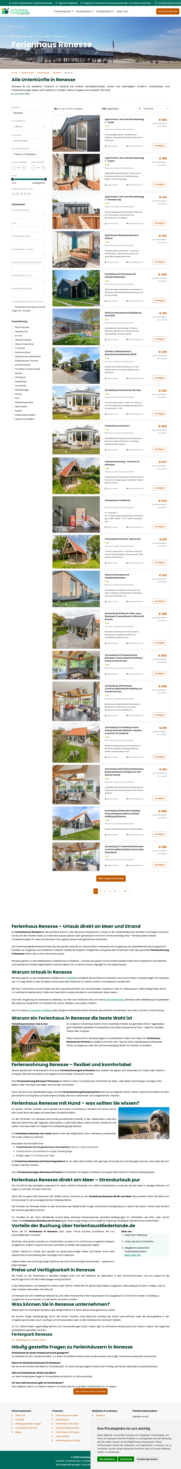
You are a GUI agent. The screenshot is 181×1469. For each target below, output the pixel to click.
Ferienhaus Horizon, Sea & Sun (123, 539)
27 (125, 891)
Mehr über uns (133, 1255)
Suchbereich (19, 121)
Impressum (88, 1464)
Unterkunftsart (21, 210)
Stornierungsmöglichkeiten (28, 301)
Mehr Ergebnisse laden (111, 878)
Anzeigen (159, 145)
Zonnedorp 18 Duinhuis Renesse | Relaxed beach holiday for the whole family (124, 771)
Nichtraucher (22, 327)
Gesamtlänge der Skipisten (26, 262)
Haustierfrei (21, 331)
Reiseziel (16, 107)
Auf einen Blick (22, 93)
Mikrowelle (21, 406)
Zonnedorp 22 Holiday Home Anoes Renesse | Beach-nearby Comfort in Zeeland (123, 730)
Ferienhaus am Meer (67, 1415)
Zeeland (57, 72)
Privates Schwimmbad (27, 369)
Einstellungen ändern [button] (147, 1459)
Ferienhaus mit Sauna (67, 1432)
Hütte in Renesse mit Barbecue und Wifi (123, 314)
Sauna (18, 373)
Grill (17, 398)
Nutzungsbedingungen (68, 1464)
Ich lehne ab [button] (126, 1459)
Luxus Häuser (63, 1436)
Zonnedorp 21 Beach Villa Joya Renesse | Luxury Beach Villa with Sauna (124, 616)
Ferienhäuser (27, 72)
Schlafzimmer (19, 162)
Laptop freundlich (25, 419)
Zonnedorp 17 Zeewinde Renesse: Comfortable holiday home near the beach (124, 849)
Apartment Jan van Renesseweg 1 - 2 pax (124, 121)
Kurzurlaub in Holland (40, 1010)
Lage (14, 223)
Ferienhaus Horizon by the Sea (123, 390)
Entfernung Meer (21, 236)
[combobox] (29, 127)
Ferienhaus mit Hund (67, 1423)
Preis (14, 176)
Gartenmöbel (22, 352)
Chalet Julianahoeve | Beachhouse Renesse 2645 (120, 353)
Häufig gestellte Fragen (28, 1423)
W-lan (18, 335)
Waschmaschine (24, 344)
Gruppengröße (20, 149)
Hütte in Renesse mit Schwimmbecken (117, 576)
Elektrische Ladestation (28, 356)
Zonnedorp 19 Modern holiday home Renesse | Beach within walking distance (122, 813)
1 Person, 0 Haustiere (24, 154)
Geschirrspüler (23, 339)
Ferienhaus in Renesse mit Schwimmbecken (120, 275)
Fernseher (20, 385)
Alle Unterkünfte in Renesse (90, 1391)
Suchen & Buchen (167, 11)
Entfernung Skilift (22, 275)
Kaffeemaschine (24, 402)
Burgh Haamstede (113, 999)
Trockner (20, 348)
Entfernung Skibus (22, 288)
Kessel (18, 410)
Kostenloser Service (26, 1428)
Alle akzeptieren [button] (107, 1459)
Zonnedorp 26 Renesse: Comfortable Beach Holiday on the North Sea (123, 688)
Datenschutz (73, 1461)
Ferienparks (62, 1419)
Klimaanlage (22, 389)
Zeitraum (16, 135)
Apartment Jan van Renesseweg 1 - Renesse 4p (124, 198)
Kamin (18, 394)
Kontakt (19, 1419)
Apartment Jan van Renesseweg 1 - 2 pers (124, 159)
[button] (66, 148)
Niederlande (43, 72)
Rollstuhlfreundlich (25, 415)
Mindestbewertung (22, 189)
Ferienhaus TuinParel (117, 500)
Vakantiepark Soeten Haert (30, 1340)
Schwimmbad (22, 364)
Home (15, 72)
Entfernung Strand (22, 249)
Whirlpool (20, 377)
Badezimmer (37, 162)
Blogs (18, 1432)
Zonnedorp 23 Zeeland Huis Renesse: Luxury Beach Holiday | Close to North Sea (124, 658)
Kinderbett (21, 381)
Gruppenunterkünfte (67, 1428)
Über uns (122, 11)
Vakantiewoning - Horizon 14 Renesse (122, 463)
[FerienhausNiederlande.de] (15, 11)
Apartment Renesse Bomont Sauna (122, 237)
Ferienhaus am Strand (68, 1440)
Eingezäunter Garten (26, 360)
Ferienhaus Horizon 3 (117, 425)
